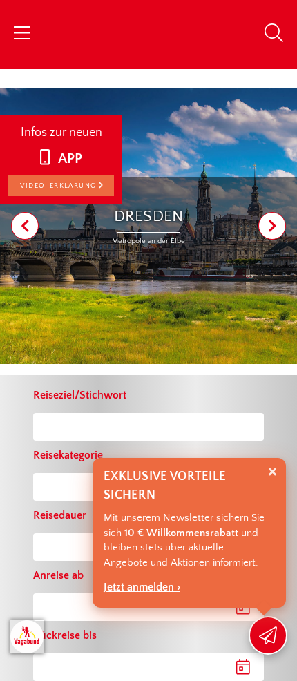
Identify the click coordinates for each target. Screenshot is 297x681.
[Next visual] (272, 226)
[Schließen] (272, 472)
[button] (136, 667)
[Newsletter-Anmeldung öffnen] (268, 635)
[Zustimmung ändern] (27, 636)
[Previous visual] (25, 226)
